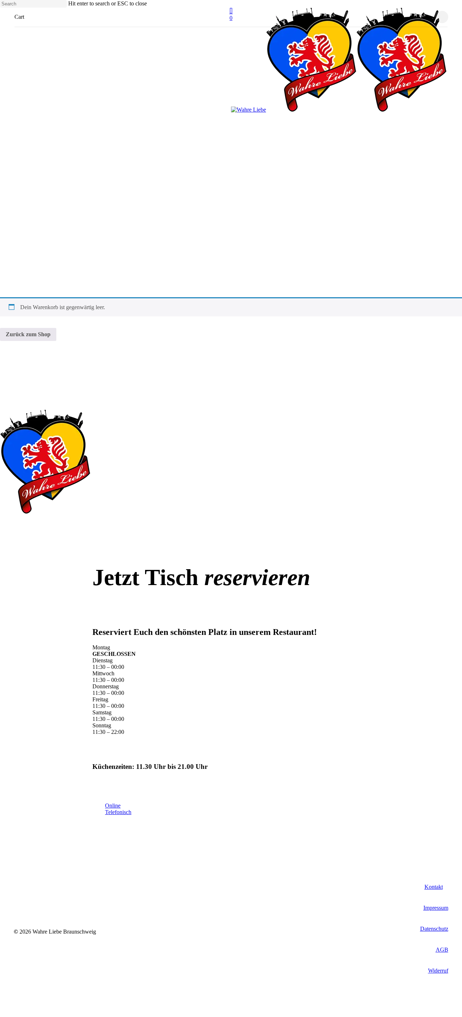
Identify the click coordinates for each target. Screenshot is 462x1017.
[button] (118, 812)
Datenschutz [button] (434, 929)
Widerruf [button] (438, 971)
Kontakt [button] (433, 887)
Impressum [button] (435, 908)
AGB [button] (442, 950)
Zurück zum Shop (28, 334)
